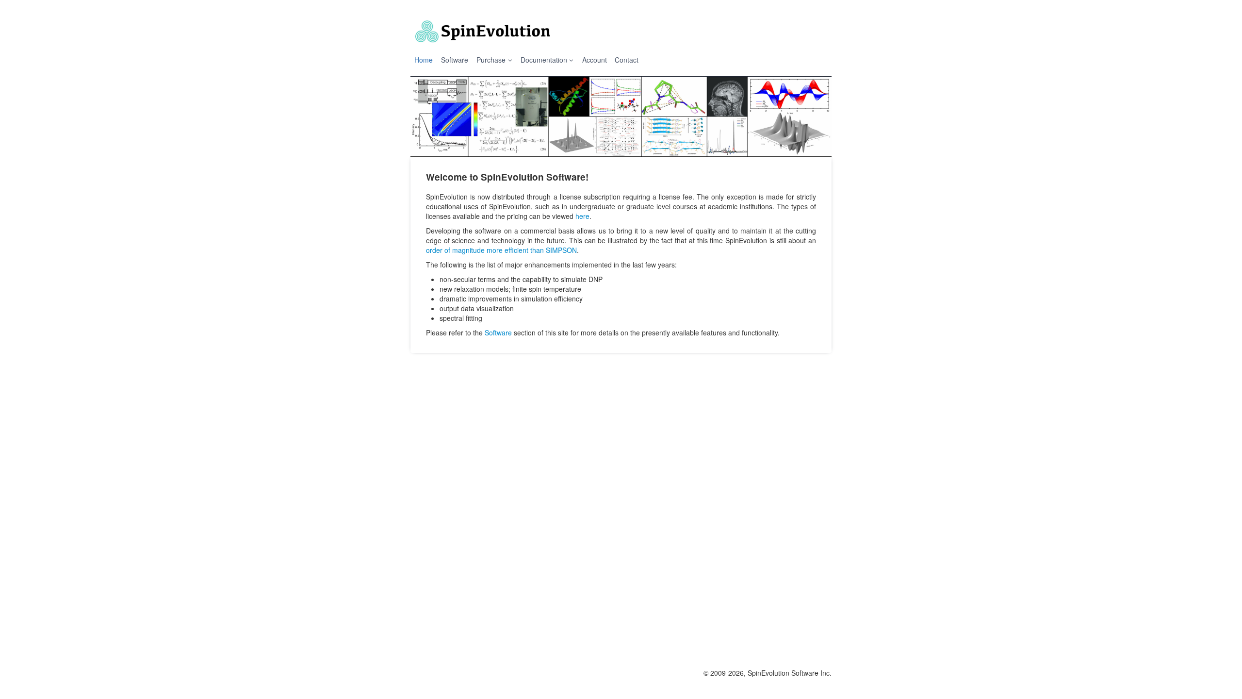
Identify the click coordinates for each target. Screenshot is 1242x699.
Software (454, 60)
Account (594, 60)
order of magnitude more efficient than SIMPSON (501, 250)
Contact (626, 60)
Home (423, 60)
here (582, 216)
